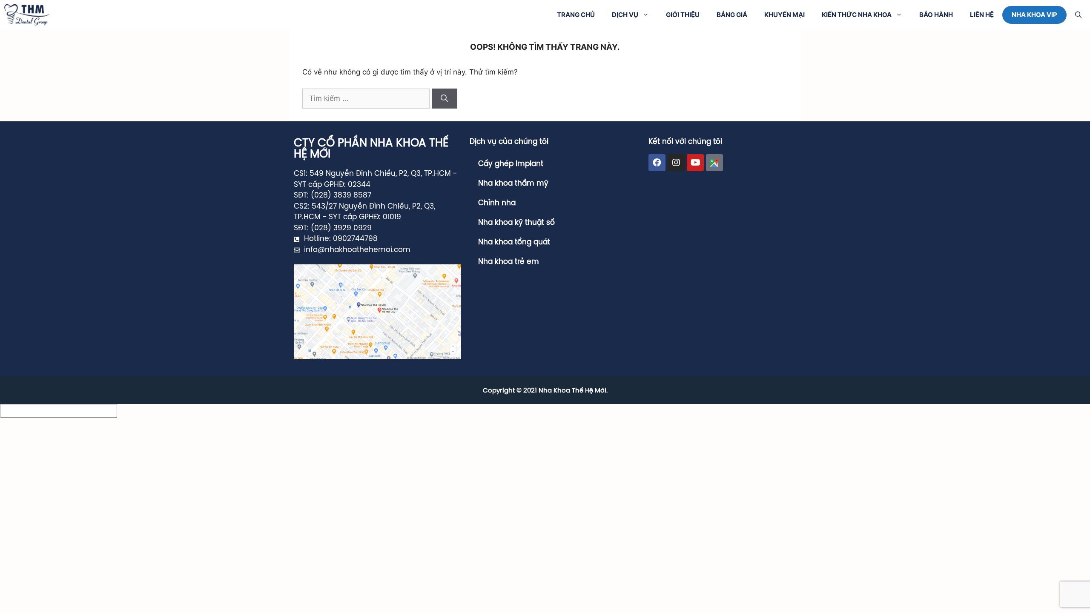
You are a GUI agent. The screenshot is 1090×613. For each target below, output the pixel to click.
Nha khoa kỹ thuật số (516, 222)
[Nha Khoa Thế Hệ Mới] (26, 15)
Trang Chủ (576, 15)
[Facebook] (656, 162)
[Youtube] (695, 162)
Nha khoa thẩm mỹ (513, 183)
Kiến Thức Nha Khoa (857, 15)
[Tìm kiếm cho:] (367, 98)
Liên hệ (982, 15)
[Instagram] (676, 162)
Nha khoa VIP (1034, 15)
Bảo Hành (936, 15)
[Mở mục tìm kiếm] (1078, 15)
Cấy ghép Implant (510, 164)
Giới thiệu (683, 15)
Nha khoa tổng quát (514, 242)
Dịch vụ (625, 15)
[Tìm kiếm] (444, 99)
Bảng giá (732, 15)
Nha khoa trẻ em (508, 262)
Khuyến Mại (784, 15)
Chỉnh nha (497, 203)
